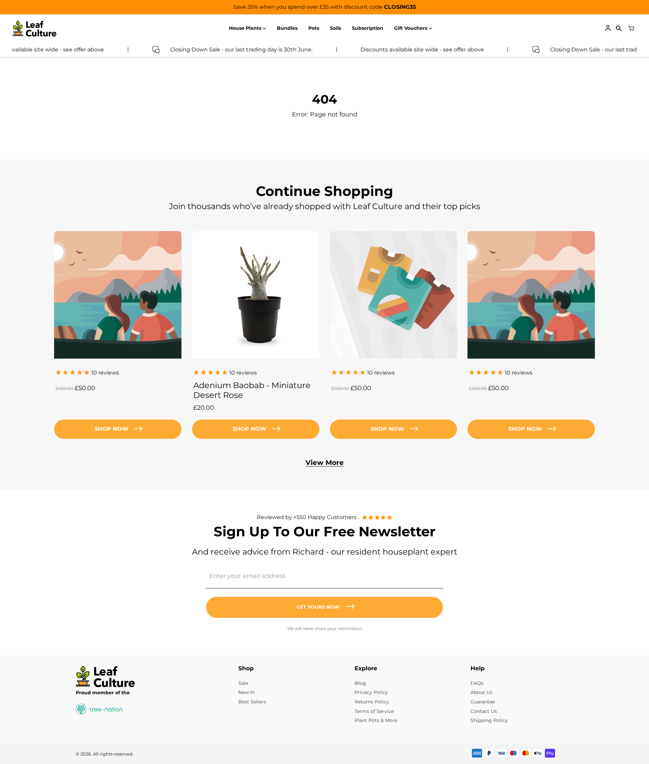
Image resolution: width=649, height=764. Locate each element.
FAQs (477, 683)
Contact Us (484, 711)
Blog (360, 683)
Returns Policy (372, 702)
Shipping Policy (489, 720)
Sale (243, 683)
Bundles (287, 28)
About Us (481, 692)
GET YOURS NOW (317, 607)
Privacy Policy (371, 692)
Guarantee (483, 702)
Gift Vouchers (410, 28)
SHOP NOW (249, 429)
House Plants (245, 28)
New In (246, 692)
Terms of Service (374, 711)
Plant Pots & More (376, 720)
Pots (313, 28)
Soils (335, 28)
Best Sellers (252, 702)
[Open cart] (631, 28)
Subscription (367, 28)
